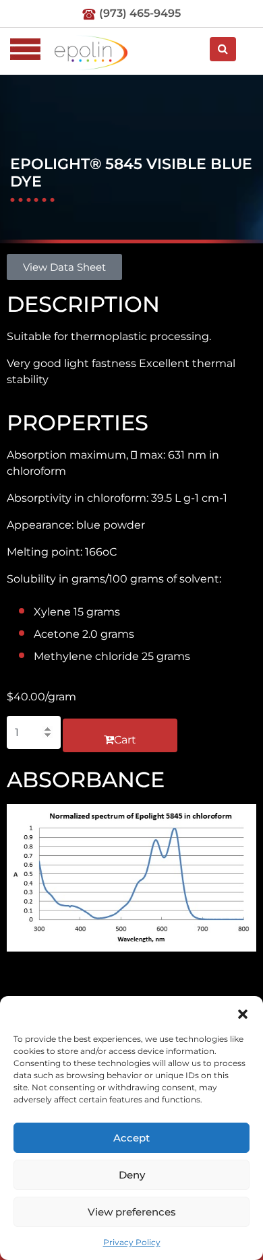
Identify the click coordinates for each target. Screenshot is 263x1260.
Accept (131, 1137)
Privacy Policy (131, 1242)
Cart (125, 739)
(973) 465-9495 (140, 13)
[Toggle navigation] (25, 49)
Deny (132, 1174)
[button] (243, 1013)
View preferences (132, 1211)
